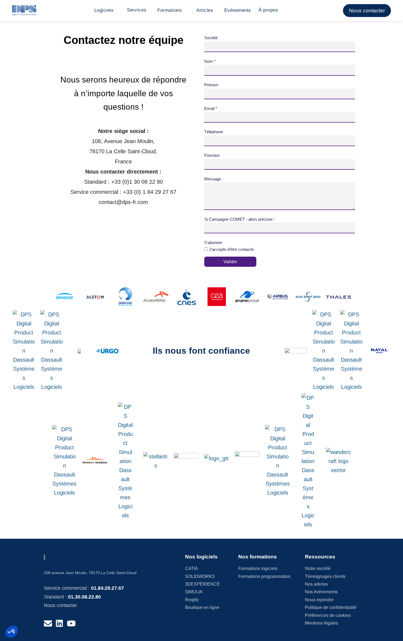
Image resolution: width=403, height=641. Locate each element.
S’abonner (213, 242)
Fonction (212, 155)
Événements (237, 10)
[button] (11, 631)
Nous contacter (60, 605)
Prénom (211, 85)
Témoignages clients (325, 576)
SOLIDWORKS (200, 576)
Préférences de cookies (328, 615)
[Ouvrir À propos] (280, 10)
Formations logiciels (257, 568)
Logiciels (104, 10)
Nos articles (316, 584)
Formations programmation (264, 576)
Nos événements (321, 591)
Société (211, 37)
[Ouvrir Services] (149, 10)
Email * (210, 108)
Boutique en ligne (202, 607)
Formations (169, 10)
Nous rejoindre (319, 599)
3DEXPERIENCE (202, 584)
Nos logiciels (201, 557)
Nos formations (257, 557)
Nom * (210, 61)
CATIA (191, 568)
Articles (204, 10)
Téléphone (213, 131)
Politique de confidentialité (330, 607)
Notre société (318, 568)
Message (212, 179)
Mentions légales (321, 623)
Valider (230, 261)
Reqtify (192, 599)
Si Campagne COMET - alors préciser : (239, 219)
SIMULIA (194, 591)
